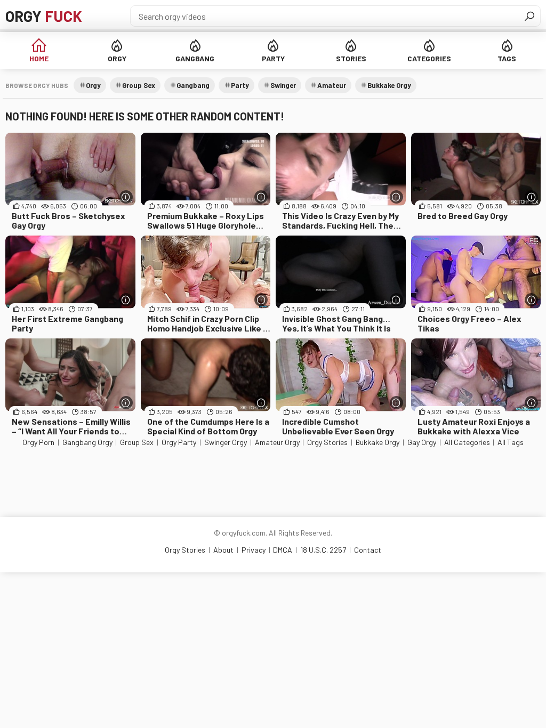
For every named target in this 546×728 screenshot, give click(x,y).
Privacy (254, 549)
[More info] (126, 197)
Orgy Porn (38, 442)
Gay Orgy (421, 442)
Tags (506, 58)
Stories (351, 58)
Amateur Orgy (277, 442)
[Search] (529, 16)
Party (273, 58)
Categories (429, 58)
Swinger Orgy (225, 442)
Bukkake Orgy (389, 85)
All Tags (510, 442)
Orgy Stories (327, 442)
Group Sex (138, 85)
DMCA (282, 549)
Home (39, 58)
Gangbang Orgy (87, 442)
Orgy (43, 16)
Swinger (283, 85)
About (223, 549)
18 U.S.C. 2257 (323, 549)
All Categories (467, 442)
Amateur (331, 85)
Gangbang (194, 58)
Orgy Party (179, 442)
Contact (367, 549)
